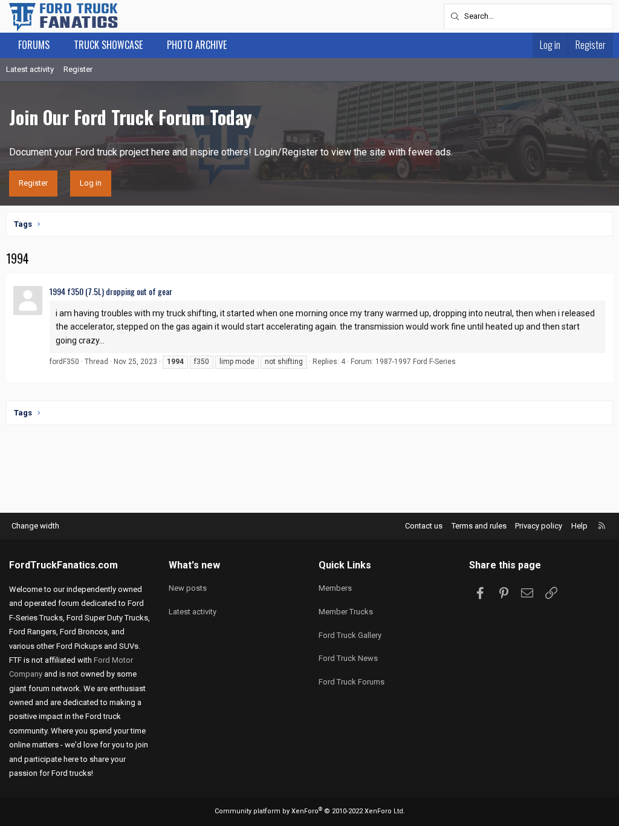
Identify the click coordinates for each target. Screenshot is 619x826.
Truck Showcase (108, 44)
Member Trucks (346, 611)
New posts (188, 588)
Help (579, 525)
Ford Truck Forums (351, 681)
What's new (194, 565)
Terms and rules (479, 525)
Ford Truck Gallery (350, 635)
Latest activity (30, 69)
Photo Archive (197, 44)
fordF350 (64, 361)
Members (335, 588)
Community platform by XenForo (310, 811)
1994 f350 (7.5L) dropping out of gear (111, 291)
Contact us (423, 525)
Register (77, 69)
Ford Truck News (348, 658)
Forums (34, 44)
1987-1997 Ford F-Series (415, 361)
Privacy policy (538, 525)
